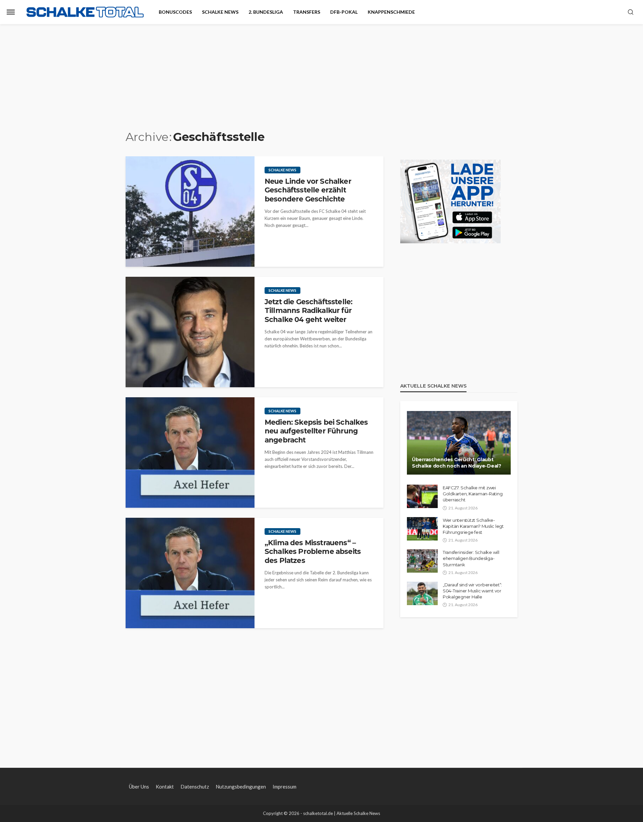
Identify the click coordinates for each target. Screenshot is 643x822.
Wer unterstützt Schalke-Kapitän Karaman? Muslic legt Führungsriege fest (473, 526)
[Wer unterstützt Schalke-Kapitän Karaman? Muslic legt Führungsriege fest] (422, 529)
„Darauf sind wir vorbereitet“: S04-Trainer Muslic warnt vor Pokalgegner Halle (472, 590)
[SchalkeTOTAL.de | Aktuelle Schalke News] (85, 12)
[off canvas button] (11, 12)
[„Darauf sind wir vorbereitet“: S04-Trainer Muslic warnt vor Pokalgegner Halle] (422, 593)
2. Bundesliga (265, 12)
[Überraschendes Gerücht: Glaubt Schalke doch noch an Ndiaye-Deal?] (459, 443)
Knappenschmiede (391, 12)
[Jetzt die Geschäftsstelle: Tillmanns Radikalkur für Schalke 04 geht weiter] (190, 332)
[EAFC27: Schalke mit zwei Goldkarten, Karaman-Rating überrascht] (422, 496)
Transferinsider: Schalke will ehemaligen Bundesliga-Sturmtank (471, 558)
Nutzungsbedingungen (241, 787)
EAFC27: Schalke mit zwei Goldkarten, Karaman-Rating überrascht (472, 493)
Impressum (284, 787)
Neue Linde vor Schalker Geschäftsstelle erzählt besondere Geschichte (308, 190)
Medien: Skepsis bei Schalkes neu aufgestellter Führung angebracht (316, 431)
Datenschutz (195, 787)
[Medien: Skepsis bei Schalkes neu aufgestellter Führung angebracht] (190, 452)
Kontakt (165, 787)
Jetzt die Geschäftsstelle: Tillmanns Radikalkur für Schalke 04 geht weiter (308, 311)
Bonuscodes (175, 12)
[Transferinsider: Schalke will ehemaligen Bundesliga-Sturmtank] (422, 561)
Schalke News (220, 12)
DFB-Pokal (344, 12)
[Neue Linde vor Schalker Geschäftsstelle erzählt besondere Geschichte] (190, 211)
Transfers (306, 12)
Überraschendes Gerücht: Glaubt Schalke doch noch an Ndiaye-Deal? (456, 463)
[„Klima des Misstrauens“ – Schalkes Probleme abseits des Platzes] (190, 573)
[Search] (630, 12)
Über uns (139, 787)
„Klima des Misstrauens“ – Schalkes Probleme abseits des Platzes (313, 552)
